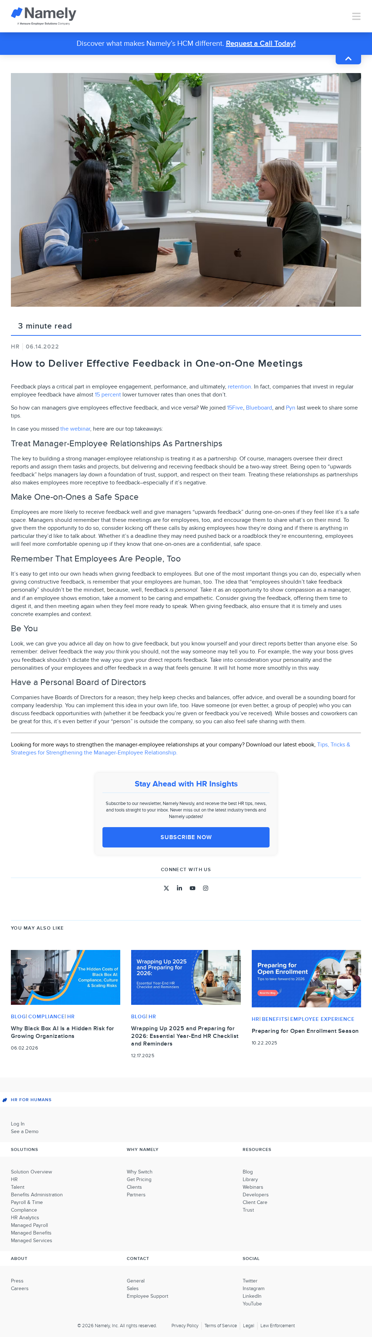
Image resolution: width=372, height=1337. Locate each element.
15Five (235, 407)
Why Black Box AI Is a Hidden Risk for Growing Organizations (62, 1032)
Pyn (290, 407)
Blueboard (259, 407)
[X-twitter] (166, 888)
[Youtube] (192, 888)
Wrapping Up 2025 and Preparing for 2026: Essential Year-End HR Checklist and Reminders (185, 1036)
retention (239, 386)
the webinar (75, 428)
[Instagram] (206, 888)
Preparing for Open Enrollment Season (305, 1031)
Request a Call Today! (261, 43)
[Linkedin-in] (179, 888)
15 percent (108, 394)
